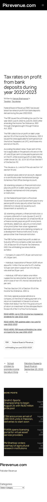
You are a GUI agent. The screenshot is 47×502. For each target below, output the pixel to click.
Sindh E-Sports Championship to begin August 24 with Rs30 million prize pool (19, 404)
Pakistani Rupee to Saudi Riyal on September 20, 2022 (33, 366)
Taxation (7, 101)
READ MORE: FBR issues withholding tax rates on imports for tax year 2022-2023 (23, 330)
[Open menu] (42, 5)
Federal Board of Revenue (22, 342)
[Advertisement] (23, 42)
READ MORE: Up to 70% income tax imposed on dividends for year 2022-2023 (23, 315)
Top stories (16, 101)
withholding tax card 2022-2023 (18, 347)
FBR (7, 342)
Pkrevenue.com (19, 5)
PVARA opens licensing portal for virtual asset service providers (16, 432)
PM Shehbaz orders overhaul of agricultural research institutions (16, 445)
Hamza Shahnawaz (20, 98)
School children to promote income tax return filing (11, 368)
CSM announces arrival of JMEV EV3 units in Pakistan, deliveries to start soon (18, 419)
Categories (6, 484)
